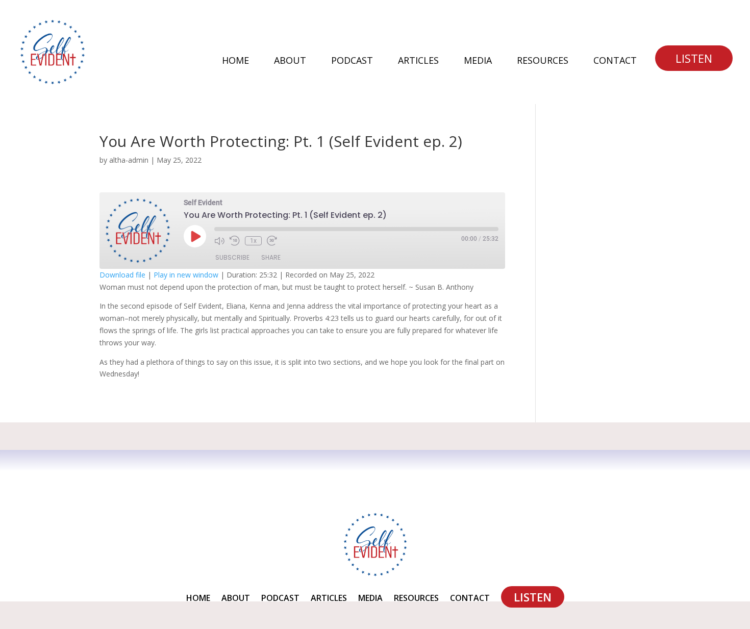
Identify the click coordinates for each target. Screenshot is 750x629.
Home (235, 61)
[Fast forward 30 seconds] (272, 241)
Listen (694, 58)
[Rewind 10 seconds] (235, 241)
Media (478, 61)
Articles (418, 61)
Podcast (352, 61)
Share (271, 257)
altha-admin (128, 160)
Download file (122, 275)
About (290, 61)
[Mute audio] (219, 240)
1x (253, 240)
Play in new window (186, 275)
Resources (542, 61)
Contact (615, 61)
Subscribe (232, 257)
